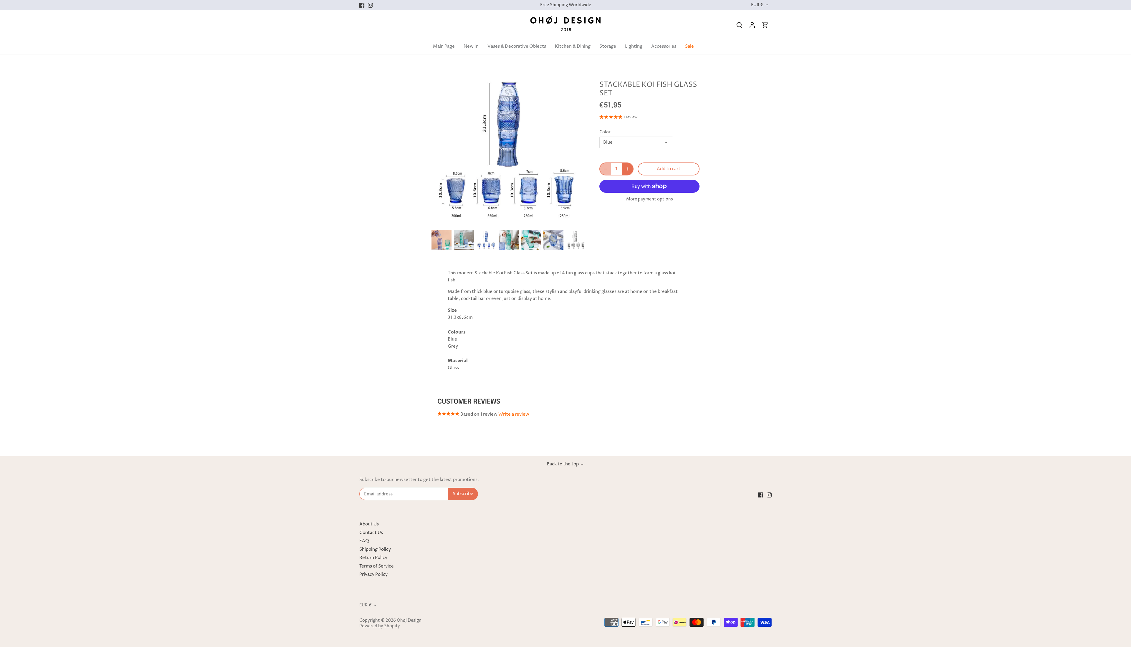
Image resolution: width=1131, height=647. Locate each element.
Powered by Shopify (379, 626)
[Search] (739, 25)
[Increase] (627, 169)
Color (605, 132)
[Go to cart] (765, 25)
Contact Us (371, 533)
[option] (441, 240)
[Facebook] (361, 5)
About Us (369, 524)
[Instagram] (370, 5)
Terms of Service (376, 566)
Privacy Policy (373, 574)
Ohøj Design (409, 620)
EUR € (757, 5)
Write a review (513, 414)
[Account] (752, 25)
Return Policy (373, 558)
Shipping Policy (375, 549)
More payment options (649, 199)
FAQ (364, 541)
